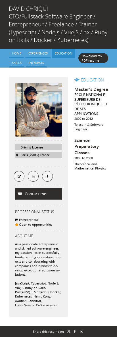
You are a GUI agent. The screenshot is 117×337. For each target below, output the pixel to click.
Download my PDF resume (92, 58)
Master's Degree (91, 89)
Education (92, 80)
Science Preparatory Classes (86, 146)
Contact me (35, 193)
